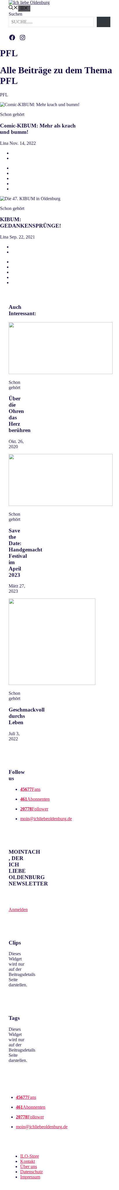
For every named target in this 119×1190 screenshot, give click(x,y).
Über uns (28, 1166)
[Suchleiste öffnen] (13, 8)
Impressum (30, 1176)
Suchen (15, 14)
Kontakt (27, 1161)
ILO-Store (29, 1156)
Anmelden (18, 909)
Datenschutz (31, 1171)
